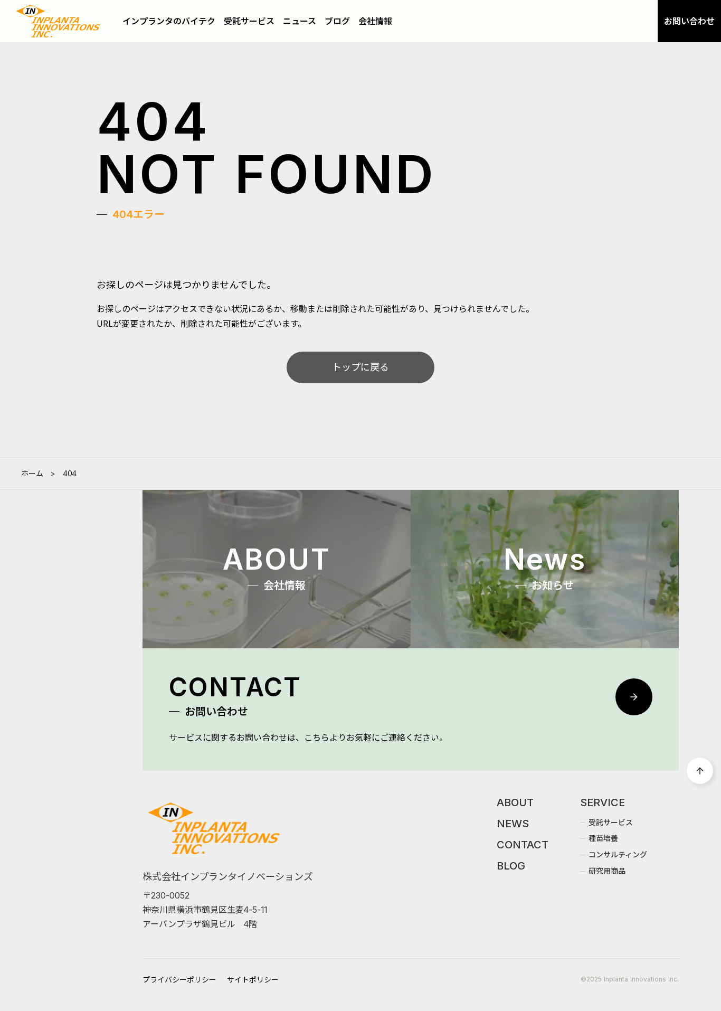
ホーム (32, 473)
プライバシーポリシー (179, 979)
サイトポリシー (253, 979)
